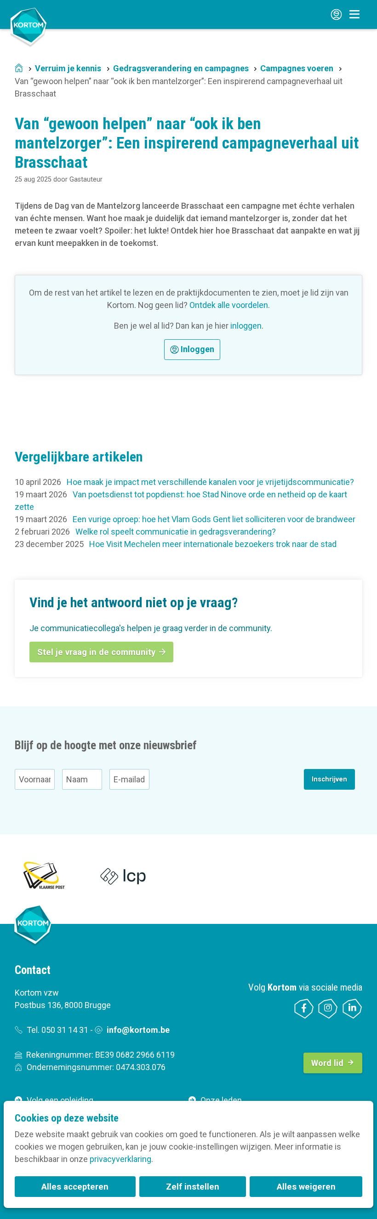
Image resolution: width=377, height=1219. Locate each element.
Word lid (327, 1063)
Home (19, 69)
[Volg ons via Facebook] (304, 1009)
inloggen (246, 325)
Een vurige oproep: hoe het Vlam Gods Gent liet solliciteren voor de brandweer (214, 519)
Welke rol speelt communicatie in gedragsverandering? (175, 531)
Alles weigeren (306, 1186)
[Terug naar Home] (28, 26)
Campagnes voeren (296, 68)
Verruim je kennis (68, 68)
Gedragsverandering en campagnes (181, 68)
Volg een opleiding (60, 1100)
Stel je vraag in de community (96, 652)
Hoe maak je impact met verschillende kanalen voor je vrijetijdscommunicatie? (210, 482)
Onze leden (221, 1100)
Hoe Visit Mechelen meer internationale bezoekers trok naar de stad (213, 544)
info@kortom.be (138, 1030)
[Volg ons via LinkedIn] (352, 1009)
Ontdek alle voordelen (228, 305)
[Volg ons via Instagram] (328, 1009)
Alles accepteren (75, 1186)
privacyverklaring (120, 1159)
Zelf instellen (192, 1186)
